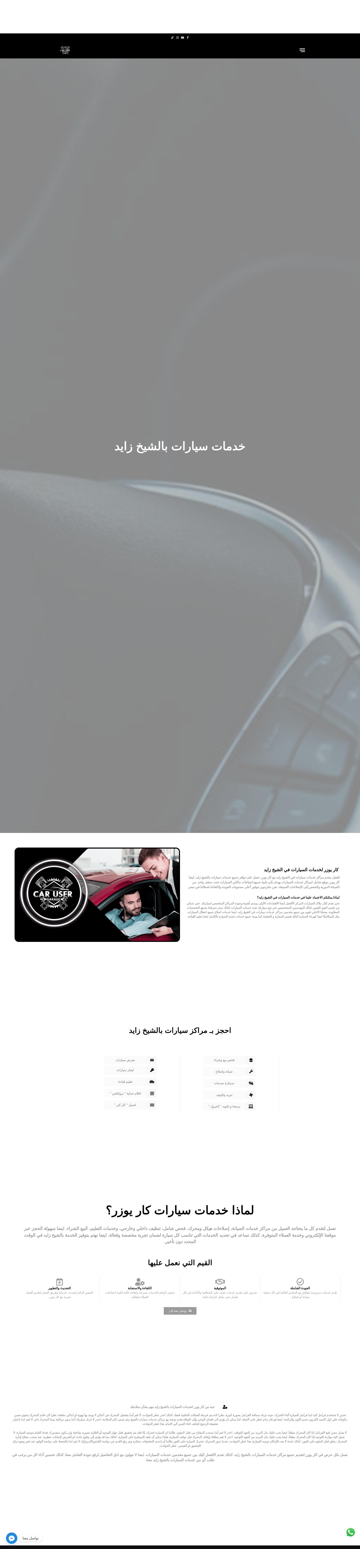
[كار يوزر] (65, 50)
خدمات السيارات (292, 882)
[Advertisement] (180, 16)
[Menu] (302, 50)
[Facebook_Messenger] (11, 1538)
